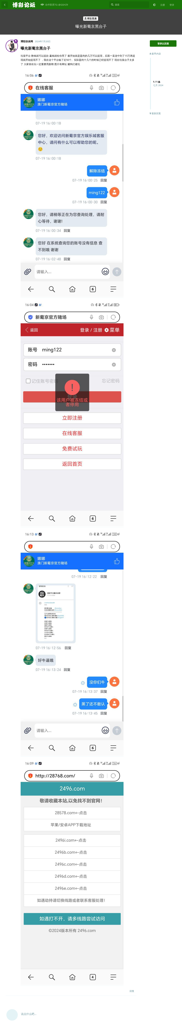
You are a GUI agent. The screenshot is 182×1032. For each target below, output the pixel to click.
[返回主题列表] (4, 4)
